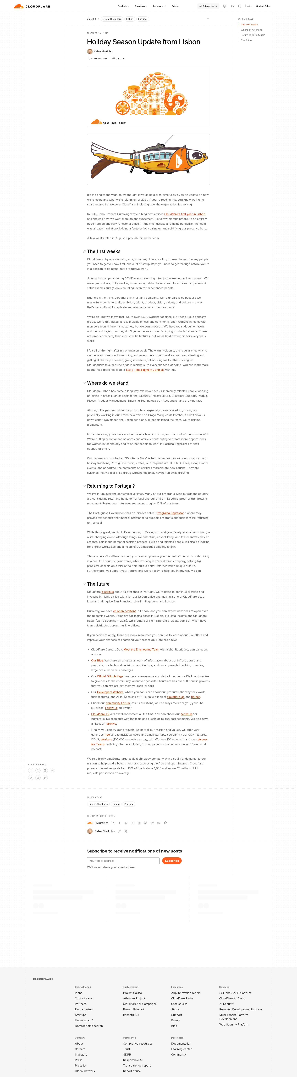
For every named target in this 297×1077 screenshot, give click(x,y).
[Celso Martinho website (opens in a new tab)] (119, 831)
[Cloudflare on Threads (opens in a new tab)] (158, 823)
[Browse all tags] (208, 18)
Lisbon (129, 19)
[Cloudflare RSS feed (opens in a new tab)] (113, 823)
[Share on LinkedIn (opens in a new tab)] (45, 770)
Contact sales (83, 998)
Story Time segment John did (145, 369)
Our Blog (97, 660)
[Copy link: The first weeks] (85, 251)
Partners (80, 1004)
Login (248, 6)
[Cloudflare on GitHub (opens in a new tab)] (145, 823)
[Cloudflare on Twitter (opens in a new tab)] (119, 823)
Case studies (179, 1004)
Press (78, 1060)
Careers (80, 1049)
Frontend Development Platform (240, 1009)
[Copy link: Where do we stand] (85, 383)
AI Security (226, 1004)
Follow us (111, 708)
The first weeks (249, 24)
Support (176, 1015)
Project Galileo (132, 993)
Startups (80, 1015)
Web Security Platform (234, 1024)
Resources (158, 6)
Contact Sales (263, 6)
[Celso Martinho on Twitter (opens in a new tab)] (125, 831)
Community (178, 1054)
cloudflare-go (176, 697)
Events (175, 1020)
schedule (186, 714)
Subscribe (172, 860)
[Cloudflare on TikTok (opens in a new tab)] (165, 823)
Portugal (142, 19)
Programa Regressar (170, 513)
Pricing (175, 6)
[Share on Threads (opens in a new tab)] (38, 777)
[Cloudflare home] (32, 6)
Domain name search (89, 1026)
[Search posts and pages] (239, 6)
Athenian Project (134, 998)
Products (122, 6)
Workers (106, 739)
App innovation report (185, 993)
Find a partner (84, 1009)
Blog (174, 1026)
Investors (81, 1054)
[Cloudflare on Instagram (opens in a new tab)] (139, 823)
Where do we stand (251, 29)
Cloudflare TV (100, 714)
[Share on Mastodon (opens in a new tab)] (30, 777)
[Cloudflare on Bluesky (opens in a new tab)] (152, 823)
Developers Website (110, 692)
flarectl (195, 697)
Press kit (80, 1065)
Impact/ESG (131, 1015)
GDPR (127, 1054)
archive (111, 723)
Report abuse (132, 1071)
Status (175, 1009)
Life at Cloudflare (112, 19)
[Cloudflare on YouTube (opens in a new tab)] (132, 823)
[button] (148, 159)
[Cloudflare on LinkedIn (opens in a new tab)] (126, 823)
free (107, 734)
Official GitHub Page (110, 676)
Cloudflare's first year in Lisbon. (185, 214)
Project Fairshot (133, 1009)
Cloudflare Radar (182, 998)
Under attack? (84, 1020)
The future (246, 40)
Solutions (140, 6)
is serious (108, 592)
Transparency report (137, 1065)
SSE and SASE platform (235, 993)
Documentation (181, 1043)
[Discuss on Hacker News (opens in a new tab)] (30, 770)
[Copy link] (45, 777)
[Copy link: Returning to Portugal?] (85, 486)
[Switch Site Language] (224, 6)
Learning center (181, 1049)
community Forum (118, 703)
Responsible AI (133, 1060)
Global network (85, 1071)
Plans (78, 993)
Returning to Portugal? (253, 34)
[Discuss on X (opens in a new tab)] (38, 770)
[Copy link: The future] (85, 584)
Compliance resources (137, 1043)
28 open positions (124, 611)
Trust (126, 1049)
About (79, 1043)
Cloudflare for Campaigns (140, 1004)
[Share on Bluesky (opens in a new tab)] (52, 770)
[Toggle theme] (232, 6)
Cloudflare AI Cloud (232, 998)
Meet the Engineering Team (141, 649)
